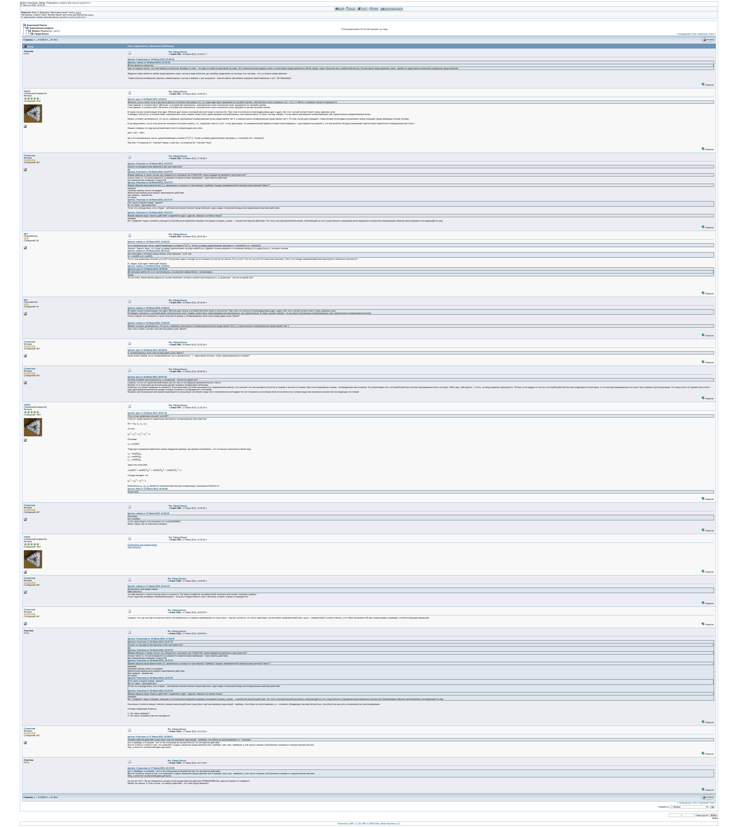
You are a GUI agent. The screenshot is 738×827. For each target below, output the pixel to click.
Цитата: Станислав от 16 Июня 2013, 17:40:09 (151, 639)
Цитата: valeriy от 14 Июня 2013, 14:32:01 (149, 266)
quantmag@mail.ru (77, 17)
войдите (63, 3)
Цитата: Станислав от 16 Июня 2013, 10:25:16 (151, 59)
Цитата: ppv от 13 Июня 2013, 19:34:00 (147, 269)
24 (51, 40)
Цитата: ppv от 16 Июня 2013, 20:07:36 (147, 377)
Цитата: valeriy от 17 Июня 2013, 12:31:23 (149, 586)
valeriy (56, 31)
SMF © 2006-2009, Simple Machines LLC (381, 823)
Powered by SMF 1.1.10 (349, 823)
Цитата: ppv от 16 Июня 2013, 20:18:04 (147, 350)
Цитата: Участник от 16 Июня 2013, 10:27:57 (150, 163)
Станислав (29, 155)
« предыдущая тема (686, 34)
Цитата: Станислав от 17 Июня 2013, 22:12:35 (151, 768)
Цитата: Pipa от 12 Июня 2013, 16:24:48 (147, 489)
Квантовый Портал (37, 25)
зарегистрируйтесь (81, 3)
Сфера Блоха (41, 34)
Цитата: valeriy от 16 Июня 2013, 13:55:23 (149, 242)
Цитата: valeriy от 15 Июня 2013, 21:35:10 (149, 62)
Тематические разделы (41, 28)
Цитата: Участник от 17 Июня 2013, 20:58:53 (150, 736)
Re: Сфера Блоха (178, 52)
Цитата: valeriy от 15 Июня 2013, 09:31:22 (149, 251)
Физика (36, 31)
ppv (26, 233)
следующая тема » (706, 34)
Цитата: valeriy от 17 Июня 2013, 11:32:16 (148, 513)
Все (56, 40)
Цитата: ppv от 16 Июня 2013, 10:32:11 (147, 99)
